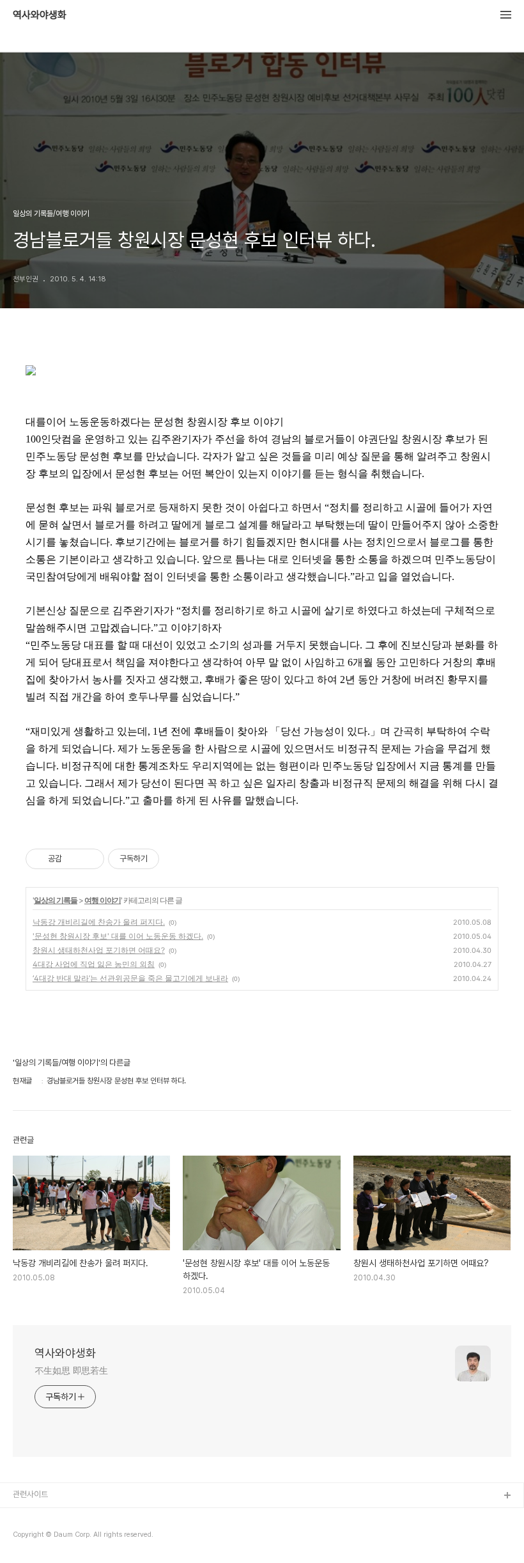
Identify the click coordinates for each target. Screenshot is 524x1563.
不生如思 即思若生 (71, 1370)
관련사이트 (30, 1494)
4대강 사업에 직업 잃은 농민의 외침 (94, 964)
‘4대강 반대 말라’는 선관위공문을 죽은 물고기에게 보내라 (130, 978)
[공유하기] (74, 858)
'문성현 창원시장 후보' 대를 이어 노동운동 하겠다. (118, 936)
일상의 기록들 (55, 900)
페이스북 (27, 1516)
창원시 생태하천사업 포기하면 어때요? (99, 950)
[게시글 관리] (90, 858)
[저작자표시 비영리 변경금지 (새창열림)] (176, 859)
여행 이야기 (102, 900)
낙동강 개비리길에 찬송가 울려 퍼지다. (99, 922)
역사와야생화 (39, 15)
